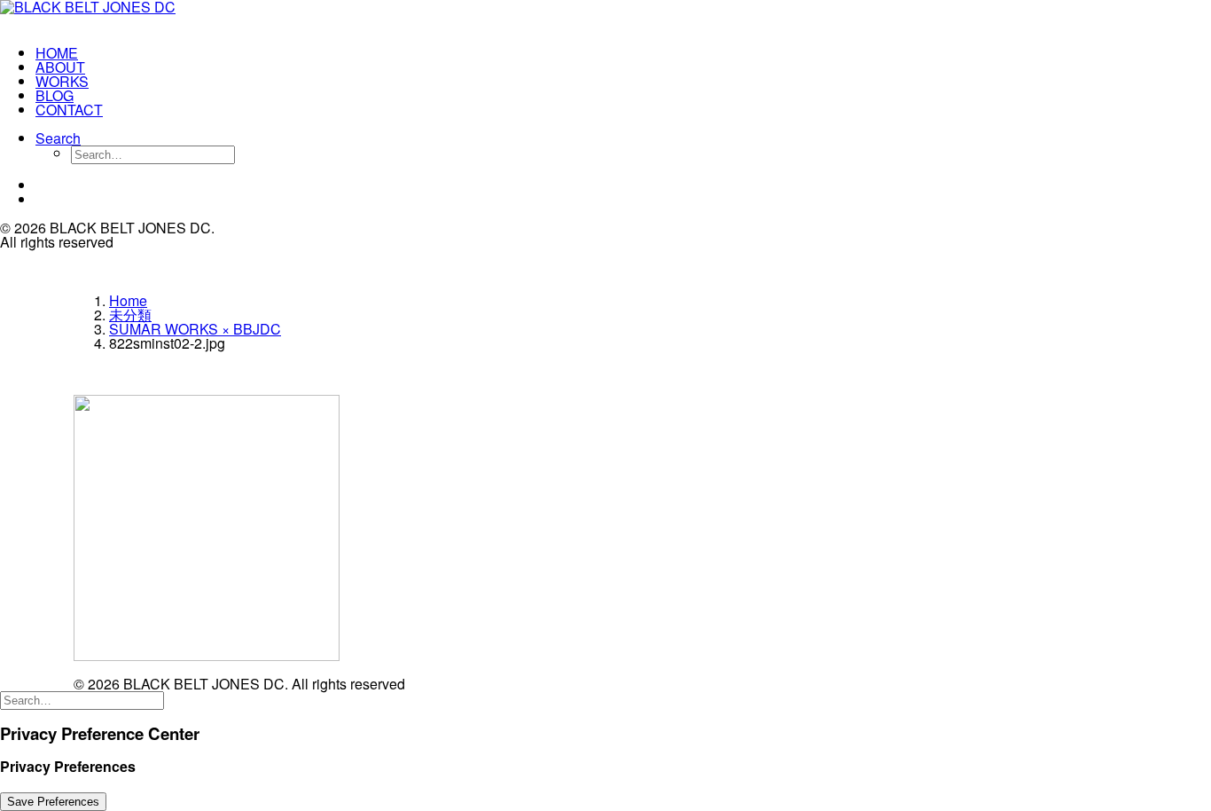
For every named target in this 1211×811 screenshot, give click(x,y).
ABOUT (60, 67)
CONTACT (69, 109)
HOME (56, 53)
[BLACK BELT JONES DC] (111, 16)
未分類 (130, 314)
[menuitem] (129, 53)
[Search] (82, 699)
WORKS (62, 81)
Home (128, 300)
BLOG (54, 95)
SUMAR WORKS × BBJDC (195, 329)
